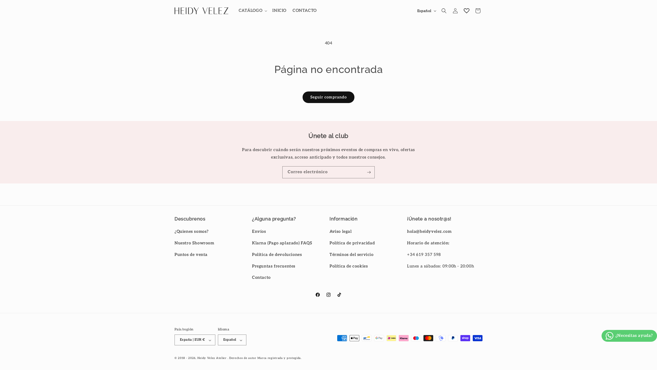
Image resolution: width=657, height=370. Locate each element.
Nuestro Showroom (194, 243)
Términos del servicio (352, 254)
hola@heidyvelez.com (429, 231)
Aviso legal (341, 231)
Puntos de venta (191, 254)
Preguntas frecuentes (273, 266)
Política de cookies (349, 266)
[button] (252, 11)
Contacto (261, 277)
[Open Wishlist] (466, 10)
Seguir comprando (328, 97)
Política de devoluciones (277, 254)
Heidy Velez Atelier (212, 358)
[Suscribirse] (368, 172)
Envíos (259, 231)
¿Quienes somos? (192, 231)
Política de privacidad (352, 243)
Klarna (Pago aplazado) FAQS (282, 243)
